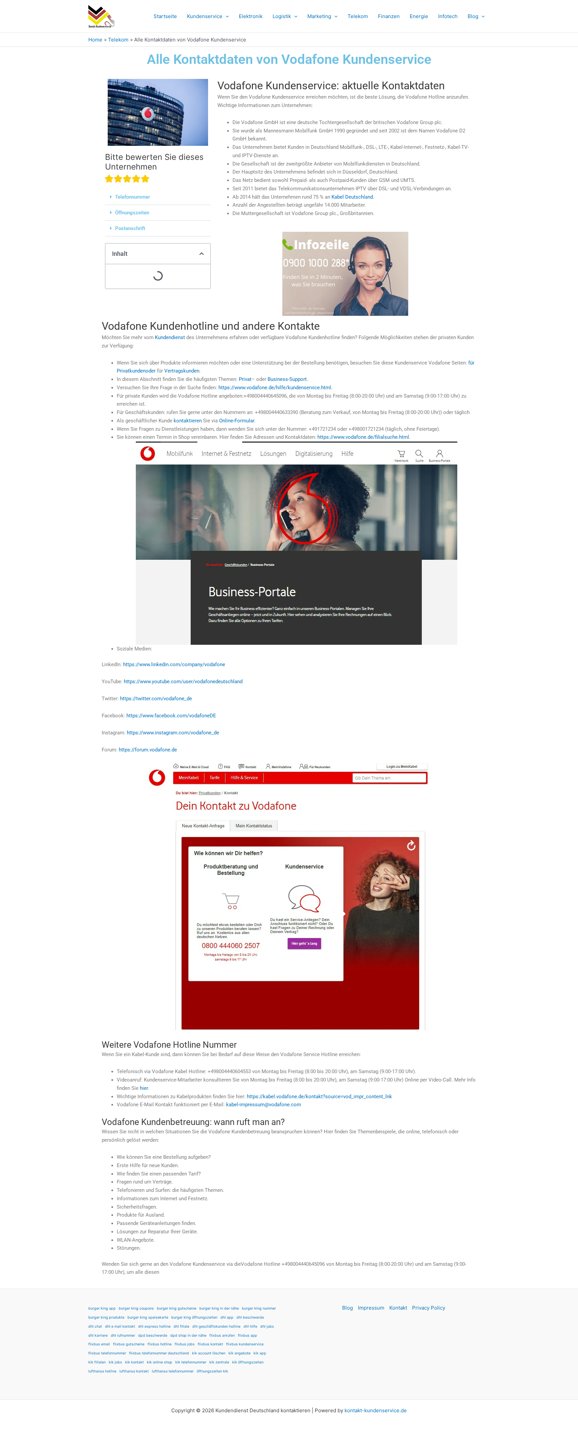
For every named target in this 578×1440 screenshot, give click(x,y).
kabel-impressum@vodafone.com (263, 1105)
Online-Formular (236, 421)
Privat (245, 379)
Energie (419, 16)
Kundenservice (204, 16)
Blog (473, 16)
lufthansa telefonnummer (173, 1371)
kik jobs (115, 1362)
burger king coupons (136, 1308)
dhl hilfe (250, 1326)
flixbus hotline (160, 1344)
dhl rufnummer (123, 1335)
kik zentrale (219, 1362)
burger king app (102, 1308)
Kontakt (398, 1308)
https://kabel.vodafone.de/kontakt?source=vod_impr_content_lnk (319, 1097)
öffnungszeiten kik (212, 1371)
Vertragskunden (181, 371)
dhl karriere (98, 1335)
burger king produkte (106, 1317)
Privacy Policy (428, 1308)
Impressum (371, 1308)
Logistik (282, 16)
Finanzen (389, 16)
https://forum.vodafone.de (148, 750)
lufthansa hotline (102, 1371)
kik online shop (159, 1362)
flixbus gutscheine (128, 1344)
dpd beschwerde (152, 1335)
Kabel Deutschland (352, 197)
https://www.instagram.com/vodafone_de (173, 733)
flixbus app (247, 1335)
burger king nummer (259, 1308)
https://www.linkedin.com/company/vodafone (174, 664)
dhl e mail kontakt (120, 1326)
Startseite (165, 16)
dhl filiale (181, 1326)
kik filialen (97, 1362)
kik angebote (239, 1353)
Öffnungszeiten (132, 213)
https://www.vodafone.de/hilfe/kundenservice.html (274, 388)
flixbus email (99, 1344)
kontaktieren (188, 421)
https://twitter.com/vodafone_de (156, 699)
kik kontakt (134, 1362)
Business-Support (287, 379)
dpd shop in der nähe (188, 1335)
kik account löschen (208, 1353)
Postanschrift (130, 228)
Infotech (448, 16)
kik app (260, 1353)
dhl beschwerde (250, 1317)
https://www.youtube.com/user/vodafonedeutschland (183, 682)
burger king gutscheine (176, 1308)
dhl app (226, 1317)
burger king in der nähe (219, 1308)
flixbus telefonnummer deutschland (159, 1353)
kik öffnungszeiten (248, 1362)
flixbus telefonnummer (107, 1353)
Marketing (319, 16)
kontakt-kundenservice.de (376, 1410)
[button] (225, 16)
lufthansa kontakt (134, 1371)
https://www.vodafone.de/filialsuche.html (363, 437)
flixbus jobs (185, 1344)
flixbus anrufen (222, 1335)
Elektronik (251, 16)
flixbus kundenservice (245, 1344)
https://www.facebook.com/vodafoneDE (171, 716)
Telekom (358, 16)
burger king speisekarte (147, 1317)
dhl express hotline (154, 1326)
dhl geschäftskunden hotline (216, 1326)
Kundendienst (170, 337)
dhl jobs (267, 1326)
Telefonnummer (132, 197)
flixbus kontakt (210, 1344)
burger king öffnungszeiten (194, 1317)
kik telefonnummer (190, 1362)
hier (144, 1088)
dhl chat (95, 1326)
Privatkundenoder (136, 371)
